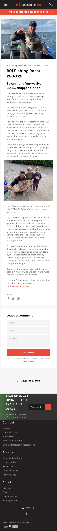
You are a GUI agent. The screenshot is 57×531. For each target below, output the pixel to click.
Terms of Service (10, 470)
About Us (7, 488)
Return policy (9, 466)
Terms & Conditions (12, 458)
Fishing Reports (10, 500)
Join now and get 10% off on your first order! (16, 415)
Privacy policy (9, 462)
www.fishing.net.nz (20, 286)
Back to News (30, 381)
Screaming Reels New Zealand (20, 522)
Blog (5, 492)
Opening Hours (10, 496)
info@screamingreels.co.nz (22, 445)
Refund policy (9, 475)
